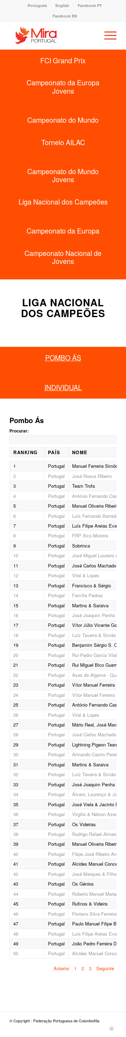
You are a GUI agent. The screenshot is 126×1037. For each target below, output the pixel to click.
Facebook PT (90, 5)
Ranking (25, 452)
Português (37, 5)
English (62, 5)
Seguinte (105, 968)
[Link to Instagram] (111, 1028)
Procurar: (19, 431)
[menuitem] (37, 5)
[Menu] (107, 35)
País (54, 452)
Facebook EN (64, 16)
